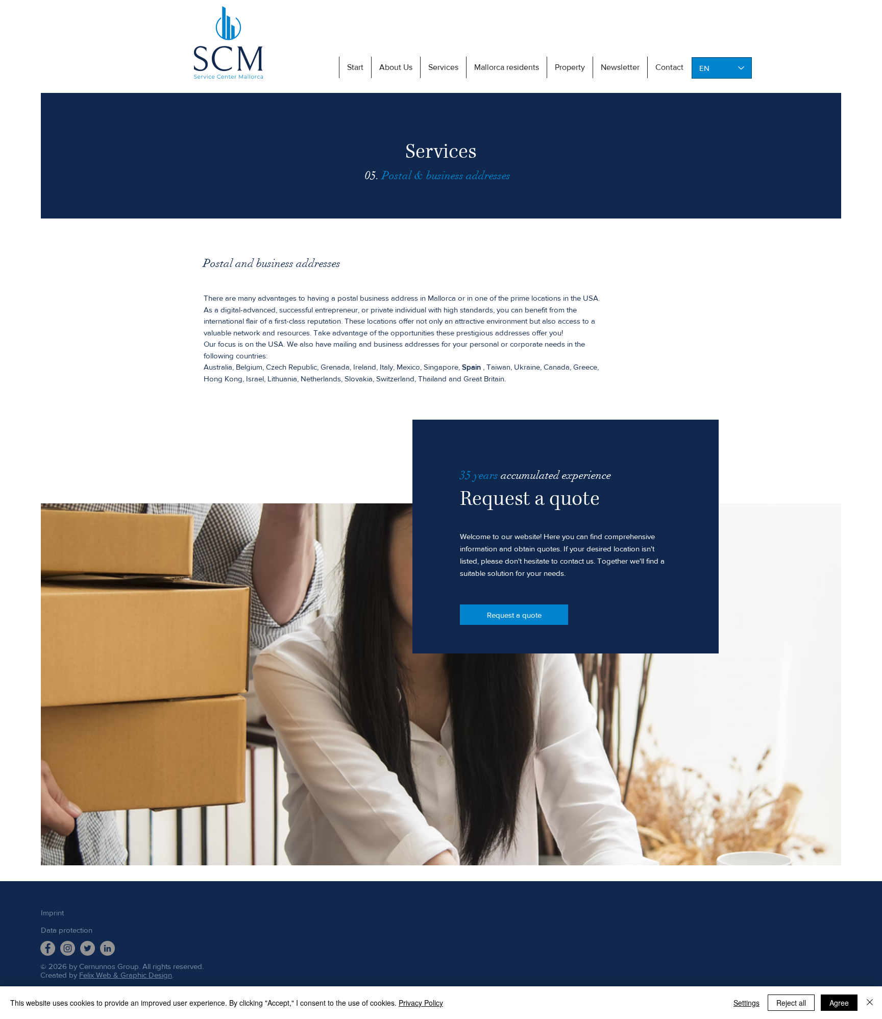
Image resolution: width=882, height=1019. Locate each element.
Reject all (791, 1003)
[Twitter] (87, 948)
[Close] (870, 1002)
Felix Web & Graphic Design (125, 975)
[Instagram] (67, 948)
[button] (443, 67)
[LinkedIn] (107, 948)
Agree (839, 1003)
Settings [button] (746, 1003)
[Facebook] (47, 948)
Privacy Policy (421, 1003)
